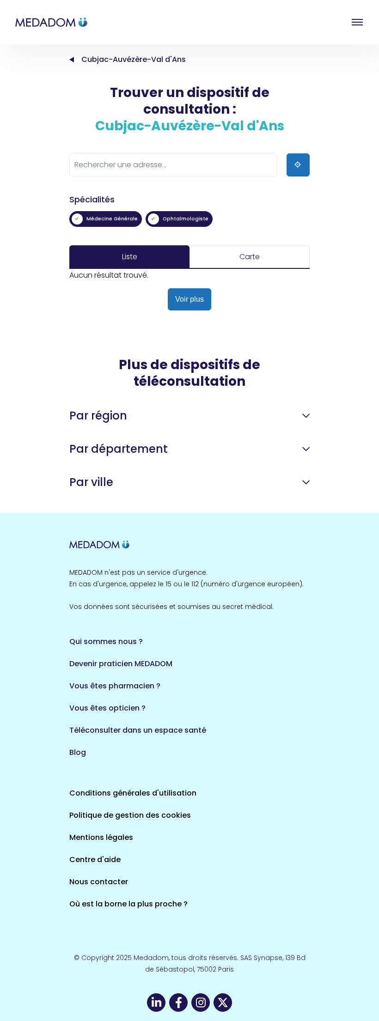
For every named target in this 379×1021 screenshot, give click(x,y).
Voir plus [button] (189, 299)
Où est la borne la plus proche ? (128, 904)
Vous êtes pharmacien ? (114, 686)
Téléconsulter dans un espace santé (137, 730)
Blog (77, 752)
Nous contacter (98, 881)
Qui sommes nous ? (106, 641)
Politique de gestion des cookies (130, 815)
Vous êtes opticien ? (107, 708)
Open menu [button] (357, 22)
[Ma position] (298, 164)
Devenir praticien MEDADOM (120, 663)
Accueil (71, 59)
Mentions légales (101, 837)
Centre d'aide (95, 859)
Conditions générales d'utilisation (132, 793)
